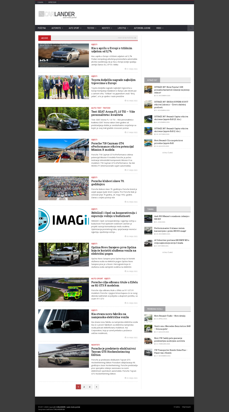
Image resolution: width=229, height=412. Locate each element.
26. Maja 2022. (132, 202)
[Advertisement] (143, 15)
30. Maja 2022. (132, 100)
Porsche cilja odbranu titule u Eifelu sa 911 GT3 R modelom (114, 283)
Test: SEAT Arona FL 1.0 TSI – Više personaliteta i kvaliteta (113, 113)
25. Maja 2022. (132, 303)
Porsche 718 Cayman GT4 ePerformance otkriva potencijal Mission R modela (112, 146)
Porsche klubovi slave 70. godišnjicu (107, 182)
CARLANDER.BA (59, 409)
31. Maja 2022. (132, 69)
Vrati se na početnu (126, 38)
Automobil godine (142, 28)
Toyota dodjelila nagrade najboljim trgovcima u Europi (113, 81)
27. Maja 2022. (132, 132)
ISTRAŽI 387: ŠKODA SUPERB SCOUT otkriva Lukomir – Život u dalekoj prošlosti (171, 105)
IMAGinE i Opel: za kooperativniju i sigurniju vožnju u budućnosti (114, 214)
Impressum (52, 2)
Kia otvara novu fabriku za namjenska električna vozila (110, 315)
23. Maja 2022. (132, 378)
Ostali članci (167, 153)
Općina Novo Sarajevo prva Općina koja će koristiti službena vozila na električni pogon (113, 250)
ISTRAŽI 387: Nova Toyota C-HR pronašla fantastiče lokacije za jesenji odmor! (172, 90)
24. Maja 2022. (132, 337)
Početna (42, 28)
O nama (40, 2)
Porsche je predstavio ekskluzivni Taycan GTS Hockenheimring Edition (113, 352)
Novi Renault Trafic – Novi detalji (170, 316)
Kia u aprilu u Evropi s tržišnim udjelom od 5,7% (111, 49)
